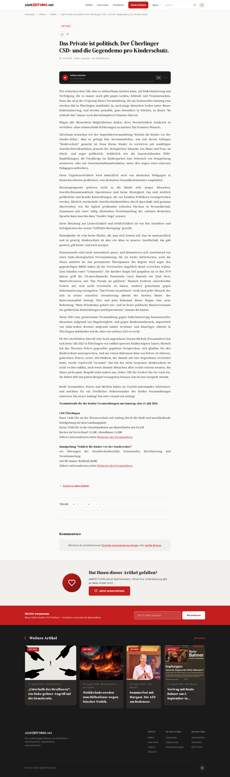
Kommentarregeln (175, 747)
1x (158, 78)
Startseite (30, 14)
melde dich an (153, 545)
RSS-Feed (197, 747)
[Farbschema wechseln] (202, 5)
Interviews (103, 5)
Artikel (89, 5)
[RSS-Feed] (202, 768)
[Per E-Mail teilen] (96, 504)
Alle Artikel (199, 638)
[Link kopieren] (104, 504)
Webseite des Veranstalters (114, 437)
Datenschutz (172, 742)
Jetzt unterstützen (112, 590)
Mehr (155, 5)
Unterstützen (138, 5)
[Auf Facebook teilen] (89, 504)
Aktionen (152, 751)
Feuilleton (118, 5)
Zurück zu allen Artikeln (76, 486)
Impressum (171, 737)
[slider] (112, 81)
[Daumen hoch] (62, 34)
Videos (151, 747)
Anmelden (197, 742)
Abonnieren (194, 615)
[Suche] (194, 5)
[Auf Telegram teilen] (74, 504)
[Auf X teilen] (81, 504)
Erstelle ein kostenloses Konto (120, 545)
